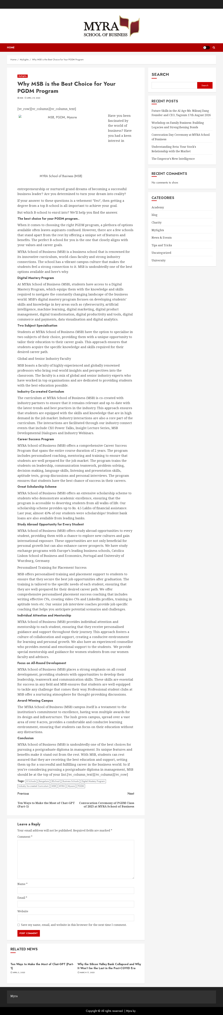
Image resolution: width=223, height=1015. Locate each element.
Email (22, 898)
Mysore (71, 786)
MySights (22, 76)
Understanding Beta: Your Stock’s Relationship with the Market (174, 149)
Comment (24, 837)
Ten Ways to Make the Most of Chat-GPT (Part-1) (42, 966)
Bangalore (44, 781)
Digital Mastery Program (93, 781)
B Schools (31, 781)
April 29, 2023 (33, 98)
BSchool (56, 781)
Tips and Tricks (162, 245)
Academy (158, 207)
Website (22, 911)
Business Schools (71, 781)
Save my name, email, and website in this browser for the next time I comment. (74, 925)
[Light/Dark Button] (206, 47)
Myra (129, 1011)
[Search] (214, 47)
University (159, 260)
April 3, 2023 (19, 972)
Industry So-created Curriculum (33, 786)
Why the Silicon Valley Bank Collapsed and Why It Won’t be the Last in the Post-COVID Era (109, 966)
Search (160, 74)
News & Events (162, 237)
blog (154, 215)
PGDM (81, 786)
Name (22, 884)
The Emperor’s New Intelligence (173, 159)
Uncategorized (161, 253)
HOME (10, 47)
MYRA (62, 786)
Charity (157, 222)
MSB (21, 98)
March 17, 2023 (87, 972)
